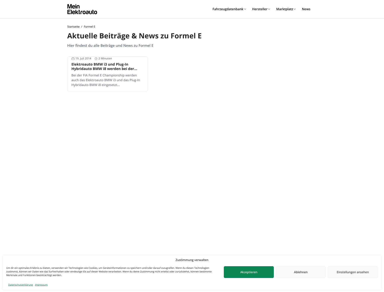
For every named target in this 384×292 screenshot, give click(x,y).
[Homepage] (82, 9)
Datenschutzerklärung (20, 284)
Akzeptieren (248, 272)
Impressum (41, 284)
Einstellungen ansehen (353, 272)
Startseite (73, 27)
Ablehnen (301, 272)
